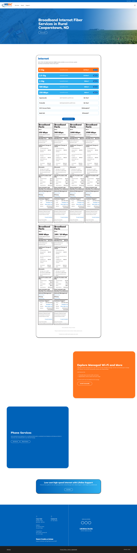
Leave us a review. (86, 519)
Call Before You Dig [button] (86, 528)
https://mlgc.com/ (48, 204)
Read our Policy (41, 193)
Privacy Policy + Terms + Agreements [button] (68, 549)
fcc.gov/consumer (48, 217)
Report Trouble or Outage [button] (44, 539)
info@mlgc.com (49, 202)
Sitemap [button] (9, 549)
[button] (135, 5)
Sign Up (95, 69)
